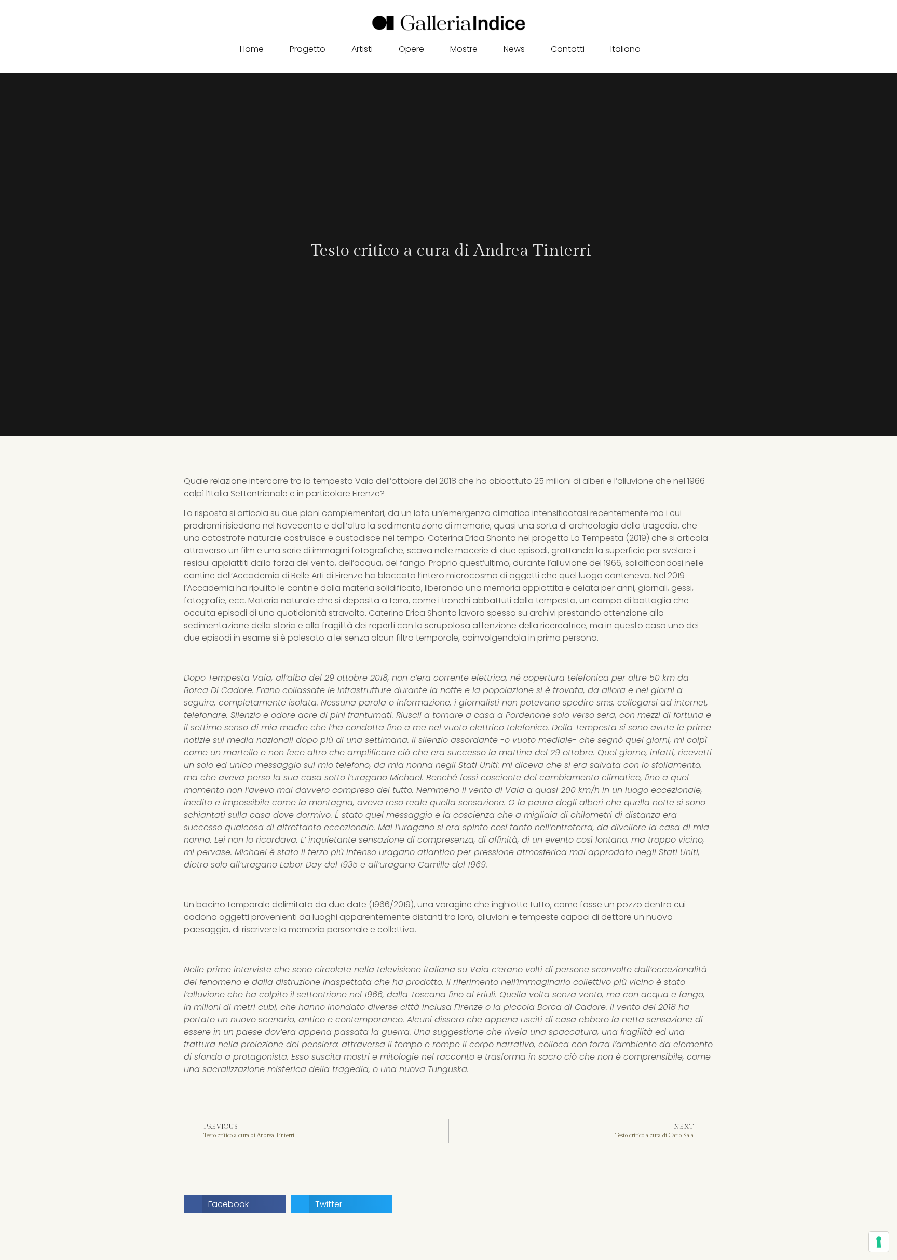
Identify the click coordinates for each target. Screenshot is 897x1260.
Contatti (568, 49)
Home (252, 49)
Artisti (362, 49)
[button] (662, 49)
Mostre (464, 49)
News (514, 49)
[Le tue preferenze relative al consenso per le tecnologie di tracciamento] (879, 1242)
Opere (411, 49)
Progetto (307, 49)
